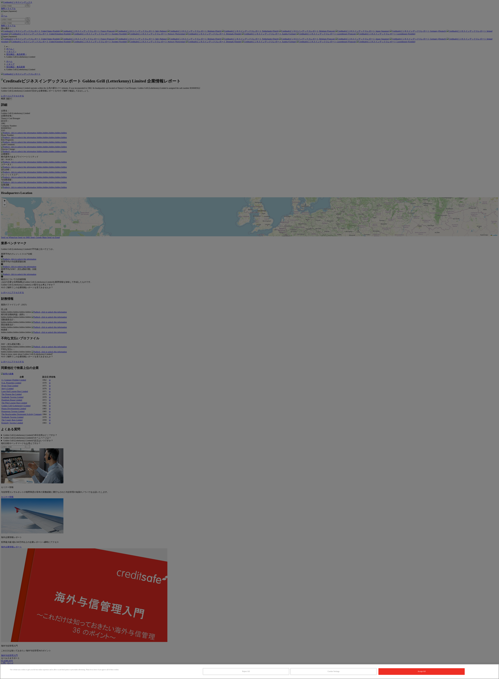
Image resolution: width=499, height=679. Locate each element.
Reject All (246, 671)
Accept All (422, 671)
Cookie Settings (333, 671)
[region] (249, 671)
